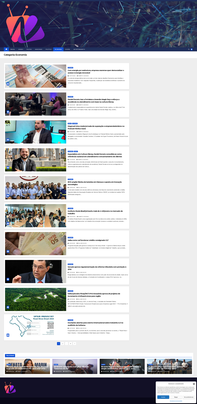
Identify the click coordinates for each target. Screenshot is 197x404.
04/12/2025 (72, 131)
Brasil (13, 49)
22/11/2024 (72, 328)
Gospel (67, 49)
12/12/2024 (72, 272)
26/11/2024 (72, 299)
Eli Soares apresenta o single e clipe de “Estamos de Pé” (71, 368)
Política (49, 49)
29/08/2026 (11, 371)
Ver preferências (188, 397)
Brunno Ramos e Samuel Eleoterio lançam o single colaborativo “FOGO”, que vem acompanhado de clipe (121, 369)
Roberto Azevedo (83, 75)
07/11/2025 (72, 159)
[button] (194, 384)
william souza (82, 187)
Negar (176, 397)
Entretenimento (79, 49)
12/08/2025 (72, 187)
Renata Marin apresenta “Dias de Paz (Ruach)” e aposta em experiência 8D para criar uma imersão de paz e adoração (27, 369)
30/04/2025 (72, 216)
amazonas (38, 49)
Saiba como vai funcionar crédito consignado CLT (88, 240)
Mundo (20, 49)
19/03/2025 (72, 243)
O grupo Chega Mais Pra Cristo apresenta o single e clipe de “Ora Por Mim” (168, 368)
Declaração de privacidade (176, 400)
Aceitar (163, 397)
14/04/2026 (72, 104)
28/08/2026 (58, 371)
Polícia (29, 49)
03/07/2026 (72, 75)
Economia (58, 49)
